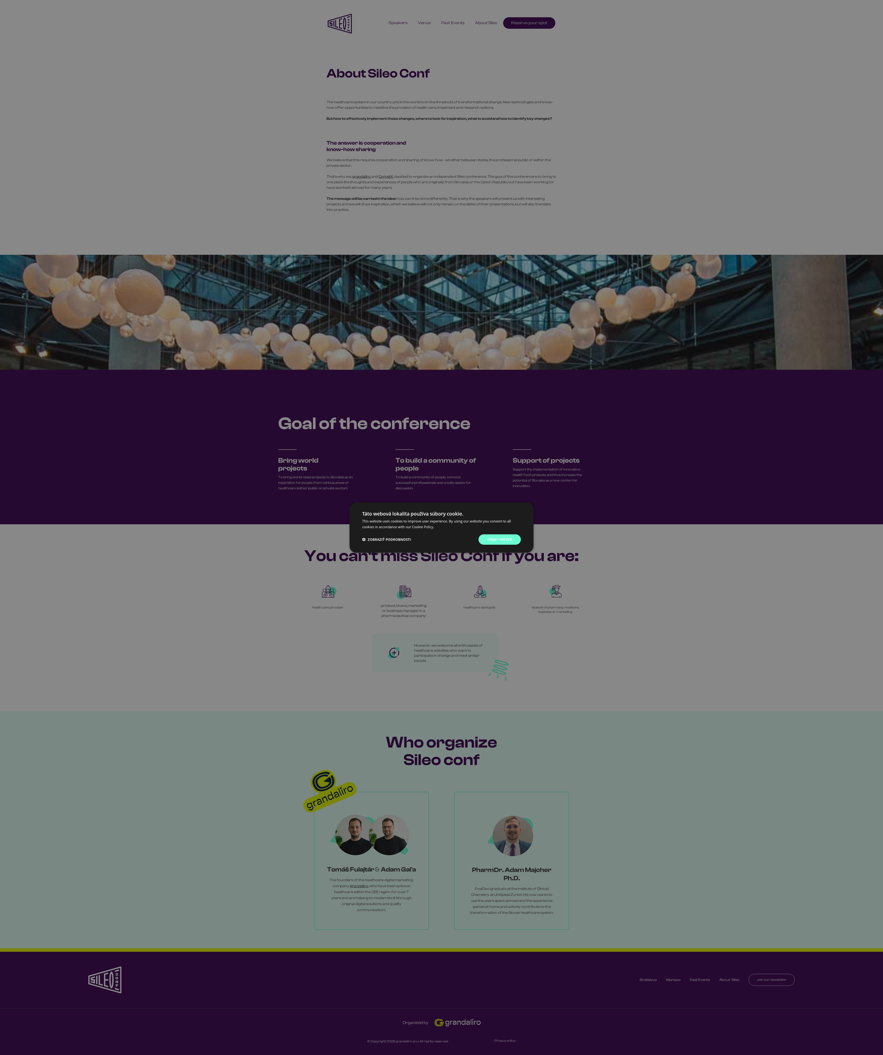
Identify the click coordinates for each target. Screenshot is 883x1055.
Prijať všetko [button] (499, 539)
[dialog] (441, 527)
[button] (386, 539)
